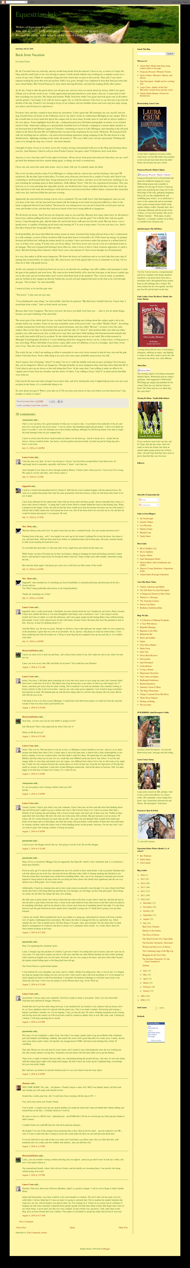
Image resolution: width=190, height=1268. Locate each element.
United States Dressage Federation (154, 574)
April (145, 978)
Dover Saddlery (146, 551)
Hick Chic (144, 651)
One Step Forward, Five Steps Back (157, 938)
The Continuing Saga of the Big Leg (157, 950)
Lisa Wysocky (146, 525)
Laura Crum (35, 405)
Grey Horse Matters (148, 644)
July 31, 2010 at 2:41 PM (32, 569)
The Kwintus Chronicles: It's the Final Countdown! (156, 960)
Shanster (26, 1083)
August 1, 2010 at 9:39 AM (33, 707)
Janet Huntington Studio (150, 558)
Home (72, 1227)
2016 (143, 875)
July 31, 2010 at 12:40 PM (33, 448)
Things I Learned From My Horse (154, 694)
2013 (143, 887)
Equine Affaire (146, 555)
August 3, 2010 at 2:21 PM (33, 1146)
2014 (143, 883)
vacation (44, 405)
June (145, 970)
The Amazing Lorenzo (149, 600)
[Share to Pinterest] (61, 401)
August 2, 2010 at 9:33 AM (33, 984)
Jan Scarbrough (146, 518)
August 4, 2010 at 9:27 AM (33, 1215)
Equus (142, 641)
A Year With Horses (148, 623)
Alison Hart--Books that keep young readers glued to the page (155, 67)
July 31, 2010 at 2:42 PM (32, 598)
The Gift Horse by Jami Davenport (154, 590)
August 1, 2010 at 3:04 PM (33, 793)
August (146, 919)
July (145, 923)
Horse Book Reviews (148, 655)
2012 (143, 891)
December (147, 902)
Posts (143, 499)
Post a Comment (26, 1221)
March (146, 982)
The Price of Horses (150, 934)
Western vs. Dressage (149, 597)
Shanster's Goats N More (150, 687)
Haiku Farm (145, 648)
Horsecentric (145, 658)
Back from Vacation (150, 926)
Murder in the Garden (151, 930)
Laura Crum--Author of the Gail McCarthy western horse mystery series (156, 88)
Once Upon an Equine (149, 676)
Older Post (123, 1227)
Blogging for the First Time (154, 954)
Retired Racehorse (147, 683)
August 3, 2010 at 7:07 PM (33, 1175)
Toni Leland (145, 862)
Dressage (151, 1036)
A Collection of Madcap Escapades (154, 620)
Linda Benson (146, 666)
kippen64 (26, 486)
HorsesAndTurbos (30, 650)
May (145, 974)
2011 (143, 895)
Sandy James (145, 536)
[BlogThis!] (53, 401)
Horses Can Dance (147, 604)
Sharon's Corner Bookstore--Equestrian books (156, 569)
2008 (143, 1000)
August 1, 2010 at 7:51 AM (33, 667)
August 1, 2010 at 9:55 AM (33, 736)
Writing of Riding (147, 701)
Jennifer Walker (146, 522)
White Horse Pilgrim (148, 697)
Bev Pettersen (145, 855)
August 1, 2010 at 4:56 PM (33, 831)
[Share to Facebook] (58, 401)
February (147, 986)
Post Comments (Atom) (37, 1232)
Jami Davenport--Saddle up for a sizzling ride (157, 82)
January (146, 990)
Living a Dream (146, 669)
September (148, 915)
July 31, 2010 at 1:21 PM (32, 476)
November (147, 906)
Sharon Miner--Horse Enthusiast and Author (155, 563)
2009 (143, 996)
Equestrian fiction (154, 1033)
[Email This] (50, 401)
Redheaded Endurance (149, 680)
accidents (26, 405)
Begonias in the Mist (148, 630)
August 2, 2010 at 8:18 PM (33, 1074)
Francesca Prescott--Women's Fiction (155, 71)
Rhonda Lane (145, 532)
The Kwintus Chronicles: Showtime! (157, 942)
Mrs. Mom (27, 526)
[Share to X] (56, 401)
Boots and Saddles (147, 637)
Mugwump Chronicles (149, 673)
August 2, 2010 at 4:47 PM (33, 1021)
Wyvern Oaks (145, 704)
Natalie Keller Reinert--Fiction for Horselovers (154, 94)
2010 (143, 899)
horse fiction (152, 1034)
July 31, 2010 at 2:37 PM (32, 517)
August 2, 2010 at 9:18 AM (33, 848)
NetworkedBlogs (153, 1023)
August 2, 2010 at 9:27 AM (33, 932)
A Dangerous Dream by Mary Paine (155, 593)
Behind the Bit (146, 634)
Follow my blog (156, 1040)
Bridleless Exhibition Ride (151, 607)
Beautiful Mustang (147, 627)
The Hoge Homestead (149, 690)
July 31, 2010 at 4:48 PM (32, 641)
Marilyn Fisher (146, 529)
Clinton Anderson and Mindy (152, 586)
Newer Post (21, 1227)
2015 (143, 879)
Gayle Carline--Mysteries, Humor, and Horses (156, 76)
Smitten (145, 965)
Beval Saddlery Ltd (148, 548)
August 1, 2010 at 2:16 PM (33, 773)
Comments (145, 504)
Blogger (106, 1248)
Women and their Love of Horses (156, 946)
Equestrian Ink (36, 14)
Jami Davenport (146, 662)
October (146, 910)
